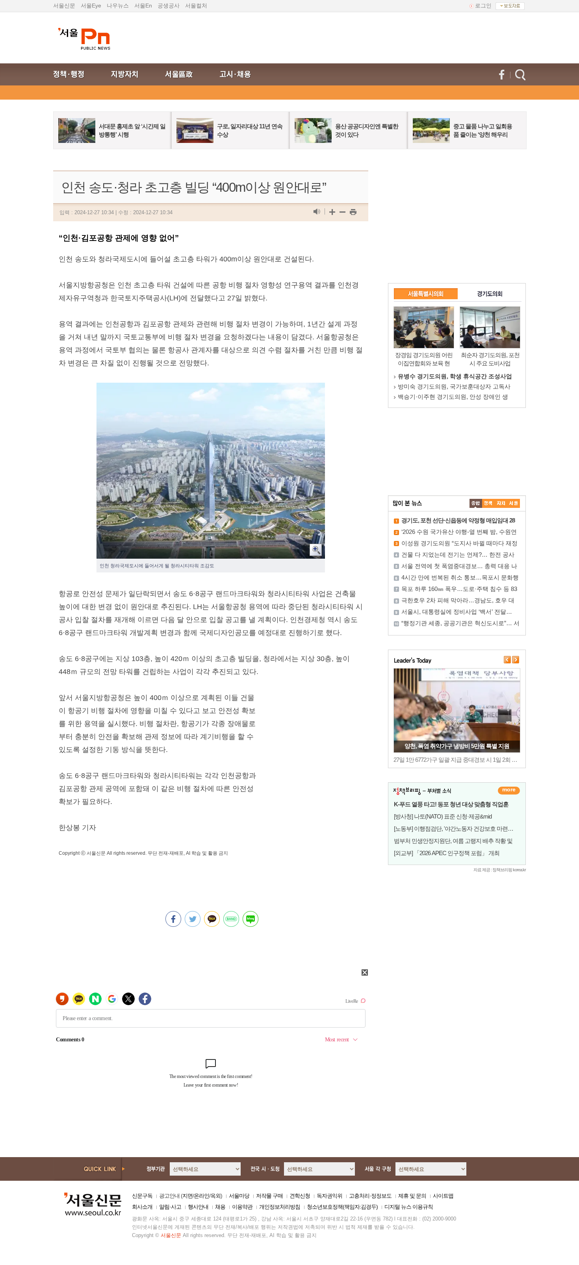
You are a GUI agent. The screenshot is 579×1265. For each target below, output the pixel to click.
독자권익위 (329, 1196)
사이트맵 (443, 1196)
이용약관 (242, 1207)
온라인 (201, 1196)
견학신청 (300, 1196)
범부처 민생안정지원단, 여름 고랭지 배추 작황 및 (453, 840)
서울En (143, 5)
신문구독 (142, 1196)
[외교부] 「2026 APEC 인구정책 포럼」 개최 (446, 853)
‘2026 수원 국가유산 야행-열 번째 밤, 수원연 (459, 531)
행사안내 (198, 1207)
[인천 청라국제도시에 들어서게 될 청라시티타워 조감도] (210, 389)
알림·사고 (170, 1207)
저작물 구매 (269, 1196)
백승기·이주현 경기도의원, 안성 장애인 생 (453, 396)
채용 (220, 1207)
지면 (187, 1196)
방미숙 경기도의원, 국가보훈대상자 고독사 (454, 386)
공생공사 (169, 5)
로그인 (483, 5)
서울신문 (64, 5)
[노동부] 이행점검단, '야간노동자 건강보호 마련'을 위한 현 (463, 828)
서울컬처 (196, 5)
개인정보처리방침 (279, 1207)
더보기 (509, 791)
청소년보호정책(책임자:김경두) (342, 1207)
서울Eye (91, 5)
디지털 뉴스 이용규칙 (408, 1207)
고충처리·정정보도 (370, 1196)
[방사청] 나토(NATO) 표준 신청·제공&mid (443, 816)
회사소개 (142, 1207)
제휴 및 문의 (412, 1196)
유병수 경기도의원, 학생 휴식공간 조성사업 (455, 376)
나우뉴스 (118, 5)
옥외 (215, 1196)
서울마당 (239, 1196)
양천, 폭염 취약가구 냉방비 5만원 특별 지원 (457, 746)
